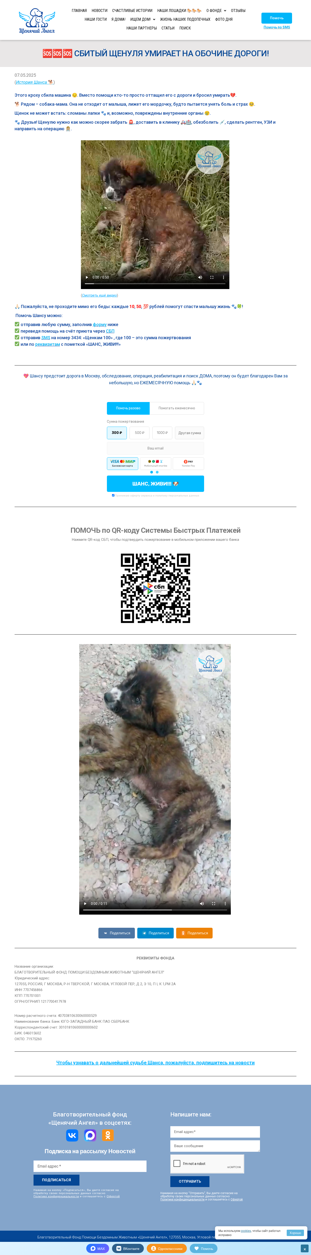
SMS (45, 337)
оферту (135, 495)
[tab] (151, 472)
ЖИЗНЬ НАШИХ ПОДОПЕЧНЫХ (185, 19)
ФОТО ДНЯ (224, 19)
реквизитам (47, 344)
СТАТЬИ (168, 28)
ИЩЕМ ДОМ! (140, 19)
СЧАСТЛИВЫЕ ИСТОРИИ (132, 10)
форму (100, 324)
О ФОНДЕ (214, 10)
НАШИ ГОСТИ (96, 19)
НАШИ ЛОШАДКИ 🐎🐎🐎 (179, 10)
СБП (110, 331)
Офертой (113, 1196)
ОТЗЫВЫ (238, 10)
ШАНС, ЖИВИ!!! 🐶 (155, 484)
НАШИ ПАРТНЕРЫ (141, 28)
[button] (276, 18)
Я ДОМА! (118, 19)
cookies (246, 1230)
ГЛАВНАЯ (79, 10)
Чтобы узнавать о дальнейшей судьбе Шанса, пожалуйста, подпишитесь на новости (155, 1063)
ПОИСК (185, 28)
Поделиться (120, 933)
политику (161, 495)
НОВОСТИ (99, 10)
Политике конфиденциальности (56, 1196)
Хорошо (295, 1232)
